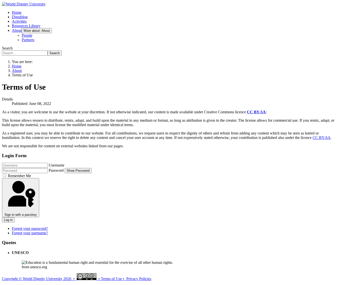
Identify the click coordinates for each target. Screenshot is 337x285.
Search (7, 48)
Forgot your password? (30, 228)
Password (56, 170)
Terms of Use (111, 279)
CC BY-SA (256, 112)
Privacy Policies (138, 279)
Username (56, 165)
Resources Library (26, 26)
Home (16, 12)
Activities (19, 21)
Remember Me (19, 176)
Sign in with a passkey (20, 215)
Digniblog (20, 17)
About (17, 30)
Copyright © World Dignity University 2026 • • (51, 279)
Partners (28, 40)
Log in (8, 220)
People (27, 35)
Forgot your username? (30, 233)
